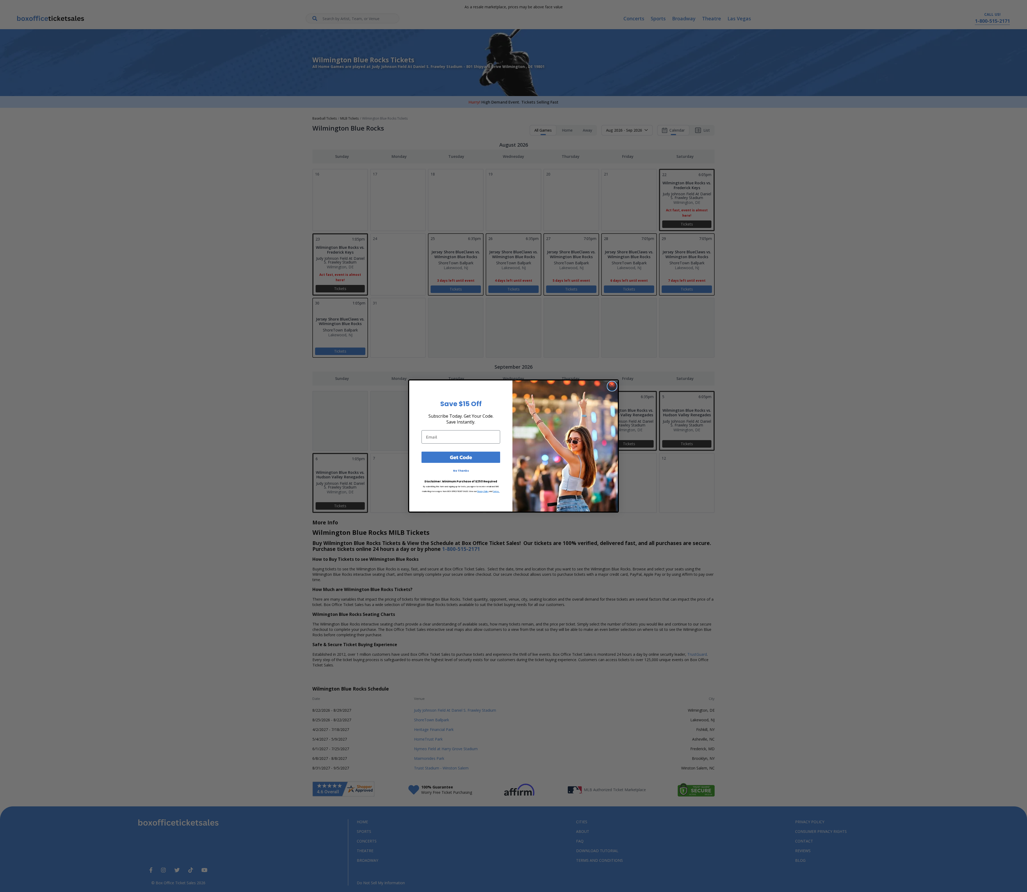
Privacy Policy (483, 491)
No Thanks (461, 471)
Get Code (461, 457)
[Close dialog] (612, 386)
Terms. (496, 491)
